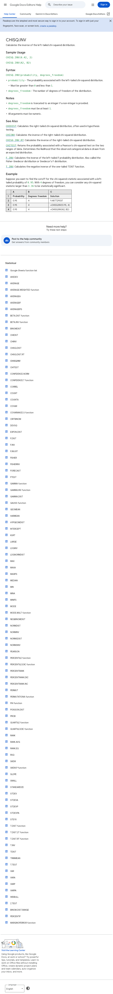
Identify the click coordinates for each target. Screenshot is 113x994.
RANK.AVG (15, 742)
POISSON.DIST (17, 709)
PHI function (16, 703)
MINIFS (13, 600)
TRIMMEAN (15, 858)
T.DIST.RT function (19, 839)
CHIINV (13, 341)
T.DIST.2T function (19, 832)
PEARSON (14, 651)
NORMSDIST (16, 638)
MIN (12, 587)
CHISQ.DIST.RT (17, 354)
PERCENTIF (15, 916)
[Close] (110, 21)
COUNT (13, 393)
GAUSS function (18, 503)
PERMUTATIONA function (22, 696)
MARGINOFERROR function (23, 922)
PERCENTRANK (17, 671)
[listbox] (14, 988)
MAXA (13, 567)
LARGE (13, 541)
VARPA (13, 890)
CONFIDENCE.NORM (19, 374)
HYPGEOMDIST (17, 522)
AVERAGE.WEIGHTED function (24, 290)
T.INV (12, 845)
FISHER (13, 457)
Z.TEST (13, 903)
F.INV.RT (14, 451)
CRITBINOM (15, 419)
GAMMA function (18, 483)
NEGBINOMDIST (17, 619)
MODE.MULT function (20, 612)
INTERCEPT (15, 529)
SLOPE (13, 774)
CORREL (14, 386)
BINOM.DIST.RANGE (19, 910)
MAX (12, 561)
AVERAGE (14, 283)
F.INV (12, 445)
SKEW (13, 761)
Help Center (9, 14)
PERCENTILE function (20, 658)
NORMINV (14, 632)
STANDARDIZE (17, 787)
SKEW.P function (18, 767)
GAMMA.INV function (20, 490)
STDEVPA (14, 813)
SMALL (13, 780)
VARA (12, 877)
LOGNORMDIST (17, 554)
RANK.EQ (14, 748)
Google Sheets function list (23, 270)
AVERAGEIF (15, 302)
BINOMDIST (15, 328)
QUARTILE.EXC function (21, 729)
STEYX (13, 819)
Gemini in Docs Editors (47, 14)
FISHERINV (15, 464)
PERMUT (14, 690)
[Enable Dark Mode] (27, 988)
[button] (5, 4)
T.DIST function (17, 826)
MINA (12, 593)
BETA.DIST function (19, 315)
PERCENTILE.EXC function (22, 664)
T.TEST (13, 864)
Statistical (10, 263)
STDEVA (14, 800)
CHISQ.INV (15, 361)
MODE (13, 606)
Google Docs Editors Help (25, 4)
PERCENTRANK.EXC (19, 677)
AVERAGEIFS (16, 309)
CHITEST (14, 367)
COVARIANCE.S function (22, 412)
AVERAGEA (15, 296)
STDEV (13, 793)
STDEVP (14, 806)
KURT (12, 535)
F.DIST (13, 438)
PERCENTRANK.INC (19, 684)
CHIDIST (14, 335)
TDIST (13, 851)
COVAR (13, 406)
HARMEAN (15, 516)
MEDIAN (14, 580)
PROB (13, 716)
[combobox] (69, 4)
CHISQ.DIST (15, 348)
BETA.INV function (19, 322)
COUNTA (14, 399)
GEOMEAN (15, 509)
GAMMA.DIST (16, 496)
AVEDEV (14, 277)
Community (25, 14)
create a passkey (48, 26)
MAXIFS (13, 574)
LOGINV (14, 548)
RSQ (12, 755)
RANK (12, 735)
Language (12, 985)
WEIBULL (14, 897)
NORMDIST (15, 625)
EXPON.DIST (16, 432)
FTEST (13, 477)
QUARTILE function (19, 722)
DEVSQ (13, 425)
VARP (12, 884)
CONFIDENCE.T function (21, 380)
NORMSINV (15, 645)
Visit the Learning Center (13, 950)
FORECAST (15, 470)
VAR (12, 871)
